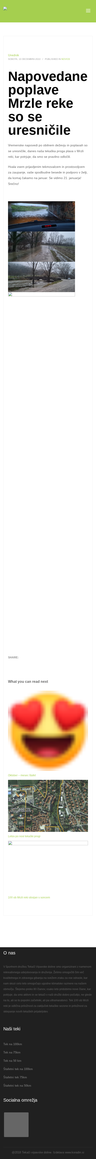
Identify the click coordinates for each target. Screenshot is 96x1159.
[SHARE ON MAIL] (42, 664)
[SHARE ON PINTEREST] (34, 664)
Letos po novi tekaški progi (24, 836)
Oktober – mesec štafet (22, 775)
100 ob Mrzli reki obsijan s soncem (29, 897)
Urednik (13, 55)
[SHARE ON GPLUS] (27, 664)
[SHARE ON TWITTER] (11, 664)
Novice (65, 59)
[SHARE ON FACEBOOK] (19, 664)
